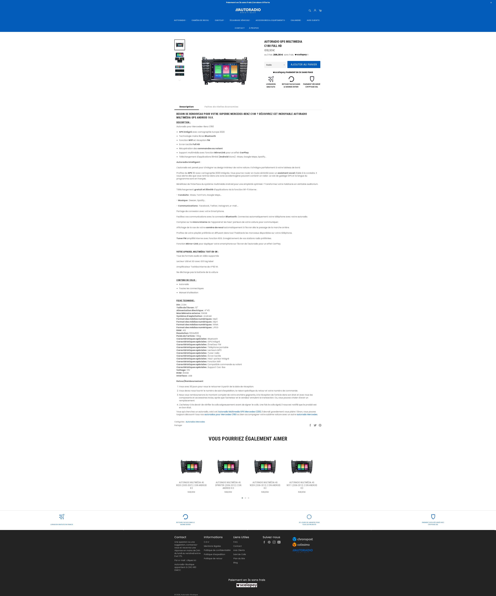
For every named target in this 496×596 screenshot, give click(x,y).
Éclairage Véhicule (240, 20)
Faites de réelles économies (221, 106)
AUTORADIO (180, 20)
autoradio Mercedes (307, 414)
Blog (235, 562)
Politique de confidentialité (217, 550)
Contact (240, 28)
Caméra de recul (200, 20)
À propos (254, 28)
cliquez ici (191, 560)
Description (187, 106)
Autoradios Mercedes (195, 421)
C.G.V (206, 541)
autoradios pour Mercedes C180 (220, 414)
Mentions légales (212, 546)
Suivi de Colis (239, 554)
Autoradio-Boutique (189, 595)
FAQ (235, 541)
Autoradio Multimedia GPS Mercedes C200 (239, 411)
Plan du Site (239, 558)
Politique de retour (213, 558)
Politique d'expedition (214, 554)
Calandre (296, 20)
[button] (242, 498)
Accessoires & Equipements (270, 20)
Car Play (219, 20)
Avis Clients (313, 20)
